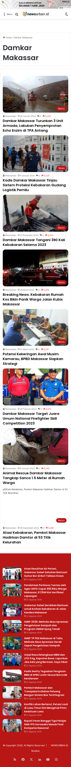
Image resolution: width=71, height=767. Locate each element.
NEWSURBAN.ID (59, 745)
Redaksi (35, 750)
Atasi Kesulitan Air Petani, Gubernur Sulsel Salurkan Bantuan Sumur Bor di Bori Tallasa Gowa (45, 572)
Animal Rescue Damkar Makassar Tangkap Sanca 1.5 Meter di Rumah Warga (34, 478)
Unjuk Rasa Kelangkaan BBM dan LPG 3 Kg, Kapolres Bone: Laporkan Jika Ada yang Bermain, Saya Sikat (46, 658)
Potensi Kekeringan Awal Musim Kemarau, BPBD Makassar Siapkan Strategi (33, 359)
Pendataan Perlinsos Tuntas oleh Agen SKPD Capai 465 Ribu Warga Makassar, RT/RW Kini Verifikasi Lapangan (45, 590)
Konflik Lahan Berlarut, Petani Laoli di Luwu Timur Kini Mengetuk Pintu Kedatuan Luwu (46, 708)
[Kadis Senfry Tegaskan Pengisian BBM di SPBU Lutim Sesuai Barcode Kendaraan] (12, 676)
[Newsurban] (35, 14)
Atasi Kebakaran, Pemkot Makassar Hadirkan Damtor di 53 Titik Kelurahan (34, 537)
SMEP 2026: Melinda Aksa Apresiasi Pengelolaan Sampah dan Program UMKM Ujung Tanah (46, 625)
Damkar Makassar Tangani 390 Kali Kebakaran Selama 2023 (34, 242)
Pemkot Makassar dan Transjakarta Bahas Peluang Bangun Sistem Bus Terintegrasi (44, 691)
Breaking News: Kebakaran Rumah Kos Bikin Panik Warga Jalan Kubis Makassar (33, 299)
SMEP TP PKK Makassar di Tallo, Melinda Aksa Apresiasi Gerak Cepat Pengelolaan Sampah (43, 642)
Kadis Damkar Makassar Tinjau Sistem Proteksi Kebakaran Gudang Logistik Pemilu (34, 185)
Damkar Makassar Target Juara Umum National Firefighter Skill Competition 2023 (31, 418)
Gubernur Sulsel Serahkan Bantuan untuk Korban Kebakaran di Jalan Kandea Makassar (46, 609)
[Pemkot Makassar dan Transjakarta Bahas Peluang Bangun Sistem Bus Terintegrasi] (12, 692)
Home (8, 37)
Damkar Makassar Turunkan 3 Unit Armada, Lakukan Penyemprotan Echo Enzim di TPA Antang (33, 125)
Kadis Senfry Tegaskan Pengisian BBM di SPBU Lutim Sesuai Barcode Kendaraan (45, 675)
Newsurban (10, 116)
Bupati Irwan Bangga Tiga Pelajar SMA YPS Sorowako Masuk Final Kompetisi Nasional (45, 724)
